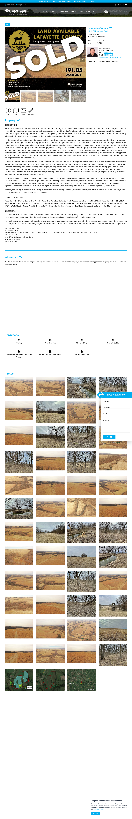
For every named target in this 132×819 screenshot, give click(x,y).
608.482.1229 (108, 55)
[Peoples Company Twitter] (118, 5)
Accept (95, 813)
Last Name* (106, 407)
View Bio (115, 61)
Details (91, 1)
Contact (92, 61)
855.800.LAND (108, 53)
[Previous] (7, 58)
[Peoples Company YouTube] (126, 5)
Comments (106, 420)
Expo (88, 11)
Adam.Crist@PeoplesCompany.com (110, 57)
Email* (105, 413)
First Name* (106, 401)
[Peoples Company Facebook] (115, 5)
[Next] (82, 58)
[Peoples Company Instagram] (120, 5)
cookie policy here (98, 809)
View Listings (104, 61)
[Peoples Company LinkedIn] (123, 5)
